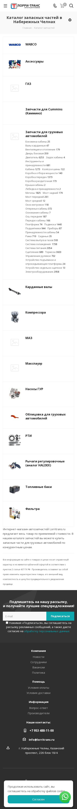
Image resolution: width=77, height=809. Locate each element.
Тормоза (53, 252)
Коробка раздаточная (41, 181)
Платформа (33, 224)
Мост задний (53, 193)
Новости (38, 657)
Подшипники (35, 228)
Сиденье (45, 236)
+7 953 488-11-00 (42, 730)
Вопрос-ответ (38, 708)
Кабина (32, 169)
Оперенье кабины (38, 208)
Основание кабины (37, 212)
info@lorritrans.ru (41, 739)
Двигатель (34, 157)
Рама (30, 236)
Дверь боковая (36, 153)
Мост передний (36, 196)
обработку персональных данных (47, 631)
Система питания (38, 248)
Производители (39, 713)
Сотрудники (38, 662)
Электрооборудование (42, 271)
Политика (38, 672)
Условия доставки (38, 693)
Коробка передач (39, 177)
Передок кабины (37, 220)
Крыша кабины (35, 185)
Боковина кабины (37, 141)
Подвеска (53, 224)
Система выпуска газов (41, 240)
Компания (38, 651)
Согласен (38, 799)
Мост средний (35, 200)
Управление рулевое (40, 256)
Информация (38, 702)
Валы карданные (37, 145)
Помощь (38, 681)
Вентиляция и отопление (42, 149)
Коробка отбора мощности (43, 173)
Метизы (33, 193)
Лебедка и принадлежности (43, 189)
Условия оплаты (38, 687)
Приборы (54, 228)
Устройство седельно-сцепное (45, 267)
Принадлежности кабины (42, 232)
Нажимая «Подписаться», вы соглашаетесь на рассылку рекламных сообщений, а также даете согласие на (38, 627)
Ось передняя (36, 216)
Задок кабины (55, 157)
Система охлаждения (41, 244)
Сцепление (34, 252)
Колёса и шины (53, 169)
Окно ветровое (36, 204)
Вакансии (38, 667)
